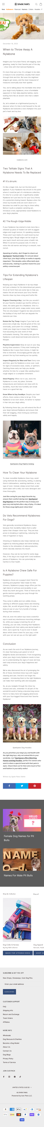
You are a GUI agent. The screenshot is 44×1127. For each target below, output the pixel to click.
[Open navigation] (3, 4)
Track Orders (8, 1018)
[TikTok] (20, 1076)
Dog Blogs (7, 1055)
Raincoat (18, 9)
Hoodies (37, 9)
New (3, 9)
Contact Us (7, 1051)
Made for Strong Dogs (18, 953)
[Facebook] (4, 1076)
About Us (6, 1047)
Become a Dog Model (11, 1043)
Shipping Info (8, 1010)
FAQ (4, 1007)
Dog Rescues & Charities (12, 1039)
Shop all (36, 894)
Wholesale (7, 1035)
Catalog (22, 464)
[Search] (36, 4)
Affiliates (6, 1022)
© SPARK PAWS (22, 1092)
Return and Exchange (11, 1014)
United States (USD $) (21, 1087)
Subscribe (9, 992)
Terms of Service (9, 1062)
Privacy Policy (8, 1059)
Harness (24, 9)
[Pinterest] (15, 1076)
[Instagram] (9, 1076)
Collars (31, 9)
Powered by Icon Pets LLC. (22, 1096)
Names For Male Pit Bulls (18, 875)
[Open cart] (41, 4)
